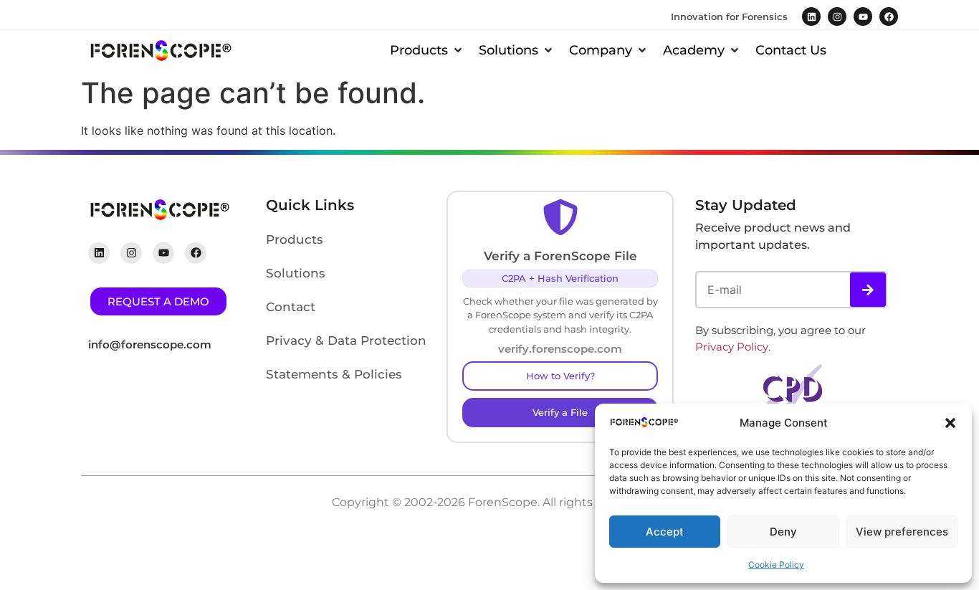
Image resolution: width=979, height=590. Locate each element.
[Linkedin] (811, 16)
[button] (950, 423)
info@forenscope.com (149, 344)
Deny (783, 531)
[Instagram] (837, 16)
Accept (665, 531)
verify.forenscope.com (560, 349)
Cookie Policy (776, 564)
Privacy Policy (731, 346)
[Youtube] (863, 16)
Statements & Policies (334, 374)
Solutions (295, 273)
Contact (290, 307)
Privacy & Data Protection (346, 340)
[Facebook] (888, 16)
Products (294, 239)
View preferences (902, 531)
